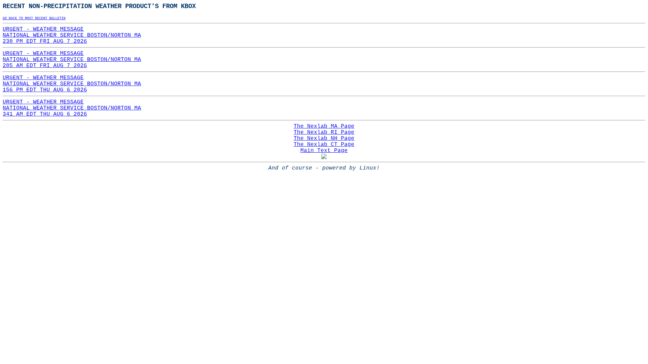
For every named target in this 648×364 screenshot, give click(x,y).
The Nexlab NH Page (324, 138)
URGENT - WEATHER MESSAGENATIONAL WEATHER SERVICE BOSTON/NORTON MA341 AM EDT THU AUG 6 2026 (72, 108)
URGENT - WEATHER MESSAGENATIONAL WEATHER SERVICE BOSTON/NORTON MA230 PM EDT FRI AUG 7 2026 (72, 35)
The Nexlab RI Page (324, 132)
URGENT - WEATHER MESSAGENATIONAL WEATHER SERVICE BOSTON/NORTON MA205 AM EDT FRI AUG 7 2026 (72, 60)
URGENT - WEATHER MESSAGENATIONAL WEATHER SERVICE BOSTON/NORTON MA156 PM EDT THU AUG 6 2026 (72, 84)
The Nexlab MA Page (324, 126)
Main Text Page (324, 151)
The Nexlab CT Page (324, 145)
